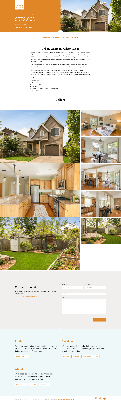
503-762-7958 (19, 297)
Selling (76, 356)
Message (64, 297)
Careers (33, 384)
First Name (64, 284)
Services (67, 341)
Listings (20, 341)
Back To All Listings (24, 27)
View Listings (21, 356)
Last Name (88, 284)
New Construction (90, 356)
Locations (44, 384)
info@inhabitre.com (31, 297)
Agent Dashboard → (66, 399)
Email (63, 291)
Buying (66, 356)
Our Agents (21, 384)
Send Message (99, 320)
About (19, 369)
